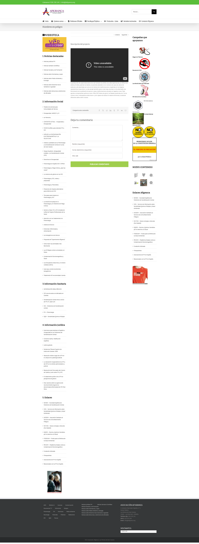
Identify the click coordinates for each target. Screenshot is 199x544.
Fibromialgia (47, 511)
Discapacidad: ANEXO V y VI (51, 113)
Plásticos (63, 514)
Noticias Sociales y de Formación (53, 70)
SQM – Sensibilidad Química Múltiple (54, 316)
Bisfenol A (52, 505)
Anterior (117, 35)
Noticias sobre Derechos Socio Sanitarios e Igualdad (95, 513)
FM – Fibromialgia (49, 312)
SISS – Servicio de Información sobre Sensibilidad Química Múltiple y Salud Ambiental (54, 411)
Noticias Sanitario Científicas (51, 66)
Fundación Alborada (49, 451)
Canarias (60, 505)
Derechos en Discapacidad (51, 159)
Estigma (66, 508)
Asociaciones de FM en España (52, 460)
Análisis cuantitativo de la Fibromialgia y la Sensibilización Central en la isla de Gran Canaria (54, 145)
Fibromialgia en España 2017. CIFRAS (54, 164)
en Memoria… (48, 117)
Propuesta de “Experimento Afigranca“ (54, 239)
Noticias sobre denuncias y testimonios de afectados (95, 515)
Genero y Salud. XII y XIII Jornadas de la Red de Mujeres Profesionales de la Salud (54, 212)
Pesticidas (55, 514)
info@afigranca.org (68, 2)
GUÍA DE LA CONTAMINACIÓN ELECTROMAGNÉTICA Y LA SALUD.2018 (52, 136)
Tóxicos (56, 518)
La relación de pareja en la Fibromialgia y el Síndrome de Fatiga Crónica (54, 204)
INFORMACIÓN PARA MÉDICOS (53, 289)
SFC (45, 518)
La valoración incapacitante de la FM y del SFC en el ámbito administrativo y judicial (54, 364)
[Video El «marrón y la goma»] (143, 175)
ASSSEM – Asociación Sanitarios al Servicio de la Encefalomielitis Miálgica (53, 420)
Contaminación (69, 505)
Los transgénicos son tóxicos (52, 235)
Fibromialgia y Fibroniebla (51, 185)
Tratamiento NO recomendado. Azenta (54, 275)
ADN (45, 505)
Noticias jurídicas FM (49, 61)
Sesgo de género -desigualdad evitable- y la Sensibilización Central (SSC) (54, 153)
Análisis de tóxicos (49, 225)
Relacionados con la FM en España (53, 464)
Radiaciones (72, 514)
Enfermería (58, 508)
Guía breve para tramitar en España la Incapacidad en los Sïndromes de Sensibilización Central (54, 332)
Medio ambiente (70, 511)
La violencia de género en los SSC (53, 174)
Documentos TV (48, 508)
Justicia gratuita (48, 345)
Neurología (46, 514)
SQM (50, 518)
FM (54, 511)
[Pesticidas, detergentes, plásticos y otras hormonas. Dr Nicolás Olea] (151, 182)
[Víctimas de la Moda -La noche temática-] (151, 175)
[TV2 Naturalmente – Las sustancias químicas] (143, 182)
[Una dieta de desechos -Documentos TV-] (136, 182)
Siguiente (124, 35)
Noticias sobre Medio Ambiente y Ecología (92, 510)
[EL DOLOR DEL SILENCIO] (136, 175)
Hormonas (60, 511)
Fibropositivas (47, 455)
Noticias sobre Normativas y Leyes (53, 74)
